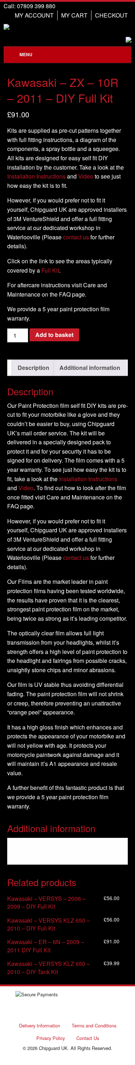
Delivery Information (39, 1025)
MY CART (74, 15)
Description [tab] (33, 367)
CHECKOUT (111, 15)
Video (85, 176)
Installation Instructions (36, 176)
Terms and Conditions (94, 1025)
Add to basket (54, 335)
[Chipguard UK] (67, 27)
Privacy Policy (50, 1038)
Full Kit (50, 270)
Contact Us (87, 1038)
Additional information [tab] (89, 367)
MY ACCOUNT (34, 15)
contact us (76, 237)
